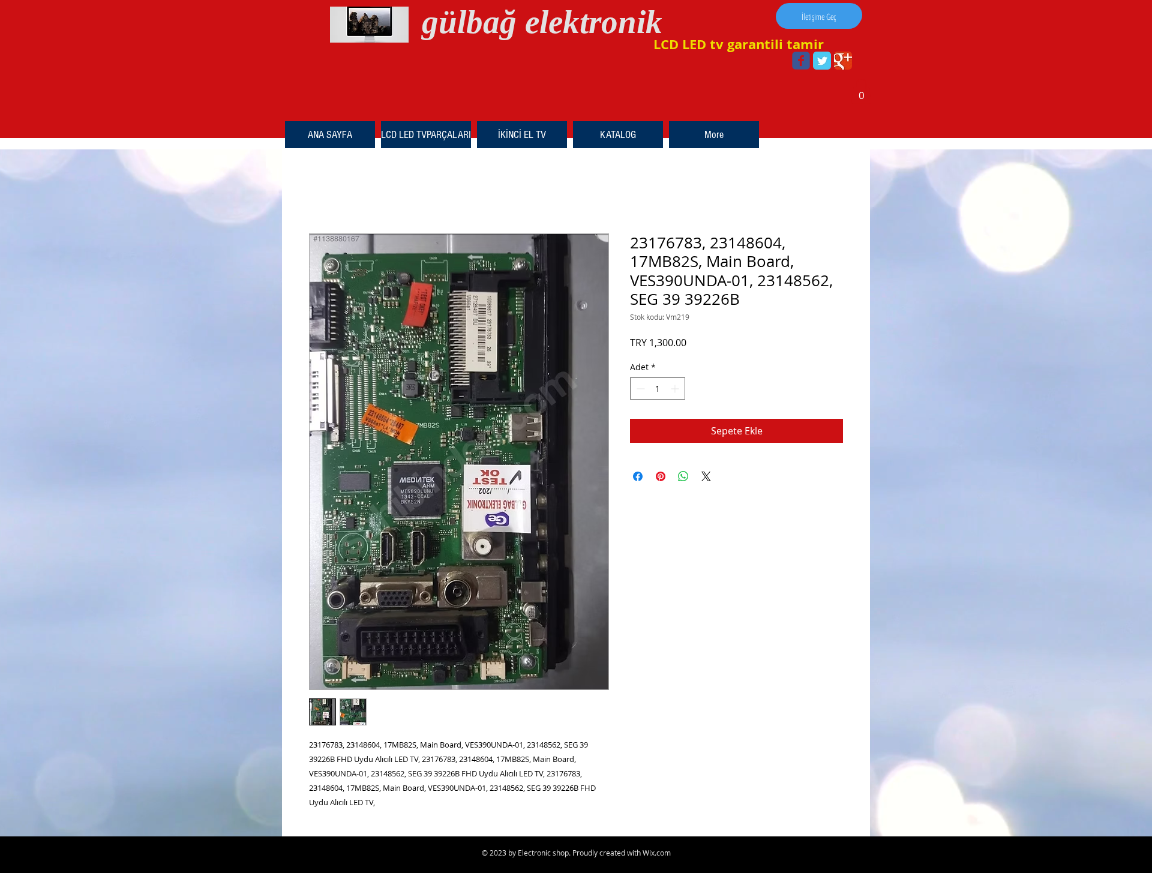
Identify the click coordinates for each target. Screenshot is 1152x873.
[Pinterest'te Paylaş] (660, 476)
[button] (861, 91)
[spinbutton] (657, 388)
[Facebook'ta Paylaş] (638, 476)
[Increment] (675, 388)
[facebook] (801, 61)
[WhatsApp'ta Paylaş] (683, 476)
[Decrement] (639, 388)
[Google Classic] (843, 61)
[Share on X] (706, 476)
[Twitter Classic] (822, 61)
